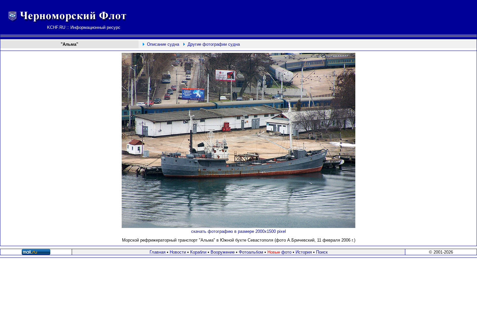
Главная (157, 252)
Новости (178, 252)
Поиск (322, 252)
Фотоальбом (251, 252)
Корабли (198, 252)
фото (279, 252)
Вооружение (223, 252)
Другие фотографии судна (214, 44)
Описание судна (163, 44)
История (304, 252)
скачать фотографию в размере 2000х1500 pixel (238, 231)
